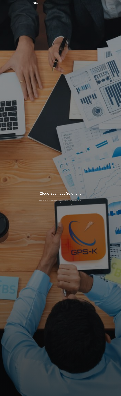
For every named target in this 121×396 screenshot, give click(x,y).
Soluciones (67, 2)
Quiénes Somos (77, 2)
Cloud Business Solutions (60, 193)
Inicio (58, 2)
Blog (72, 2)
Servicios (62, 2)
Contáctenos (83, 2)
